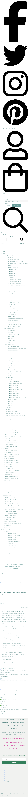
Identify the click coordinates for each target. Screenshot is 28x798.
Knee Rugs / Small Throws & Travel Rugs (16, 358)
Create (10, 795)
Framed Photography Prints (14, 259)
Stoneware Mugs (11, 330)
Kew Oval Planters (14, 387)
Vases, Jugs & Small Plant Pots (14, 324)
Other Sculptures (11, 293)
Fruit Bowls (10, 332)
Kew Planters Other (14, 393)
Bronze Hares (13, 269)
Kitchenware (10, 338)
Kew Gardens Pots (12, 314)
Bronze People (13, 273)
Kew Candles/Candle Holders (16, 389)
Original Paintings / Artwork (14, 291)
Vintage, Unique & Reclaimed (14, 326)
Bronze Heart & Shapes (15, 279)
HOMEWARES (8, 297)
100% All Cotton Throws (13, 364)
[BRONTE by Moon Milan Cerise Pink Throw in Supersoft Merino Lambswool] (14, 707)
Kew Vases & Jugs (14, 395)
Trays (9, 342)
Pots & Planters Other (12, 399)
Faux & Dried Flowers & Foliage (14, 302)
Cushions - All (11, 367)
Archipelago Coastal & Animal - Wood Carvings (18, 263)
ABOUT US (4, 732)
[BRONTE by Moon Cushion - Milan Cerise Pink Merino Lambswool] (2, 589)
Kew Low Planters (14, 385)
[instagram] (15, 98)
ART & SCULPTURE (9, 255)
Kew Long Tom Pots (14, 381)
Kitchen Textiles (11, 336)
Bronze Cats (13, 275)
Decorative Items (11, 300)
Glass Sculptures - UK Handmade (15, 289)
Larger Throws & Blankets (13, 360)
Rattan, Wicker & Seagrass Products (15, 318)
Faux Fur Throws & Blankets (14, 362)
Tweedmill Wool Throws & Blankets (15, 352)
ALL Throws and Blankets (13, 346)
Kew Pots (10, 379)
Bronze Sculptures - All (13, 267)
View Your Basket (9, 578)
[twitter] (15, 68)
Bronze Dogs (13, 277)
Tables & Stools (11, 322)
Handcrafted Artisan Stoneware (15, 310)
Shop (4, 253)
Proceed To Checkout (18, 578)
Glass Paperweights (12, 306)
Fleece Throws (11, 373)
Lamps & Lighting (11, 316)
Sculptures (10, 405)
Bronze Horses (13, 271)
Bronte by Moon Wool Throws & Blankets (17, 348)
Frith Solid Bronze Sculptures (14, 287)
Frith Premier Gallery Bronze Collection (16, 285)
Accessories (10, 403)
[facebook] (15, 41)
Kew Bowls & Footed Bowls (16, 383)
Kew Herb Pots (13, 391)
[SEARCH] (21, 239)
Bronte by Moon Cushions (13, 350)
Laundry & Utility (11, 340)
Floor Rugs (10, 375)
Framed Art (10, 257)
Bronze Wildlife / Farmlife (15, 281)
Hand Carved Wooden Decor (14, 308)
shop (3, 572)
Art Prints (10, 265)
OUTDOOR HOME (9, 377)
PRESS (20, 734)
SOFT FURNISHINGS (9, 344)
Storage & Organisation (13, 320)
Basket (8, 205)
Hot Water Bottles (12, 312)
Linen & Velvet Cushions (13, 365)
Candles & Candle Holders (13, 299)
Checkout (16, 205)
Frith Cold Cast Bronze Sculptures (15, 283)
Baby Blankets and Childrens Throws (16, 371)
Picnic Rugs (10, 401)
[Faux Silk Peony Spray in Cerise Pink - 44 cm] (10, 699)
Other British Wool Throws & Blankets (16, 354)
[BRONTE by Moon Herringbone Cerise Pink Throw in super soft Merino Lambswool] (14, 672)
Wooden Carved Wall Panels (14, 295)
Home (4, 251)
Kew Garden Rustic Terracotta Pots (18, 397)
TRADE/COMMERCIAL (13, 734)
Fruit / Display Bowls (12, 304)
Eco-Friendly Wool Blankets (14, 356)
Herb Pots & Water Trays (13, 334)
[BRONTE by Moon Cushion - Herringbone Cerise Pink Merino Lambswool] (14, 692)
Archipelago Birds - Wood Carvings (15, 261)
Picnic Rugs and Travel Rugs (14, 369)
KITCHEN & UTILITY (9, 328)
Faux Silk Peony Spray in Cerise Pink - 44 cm (9, 701)
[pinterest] (15, 125)
